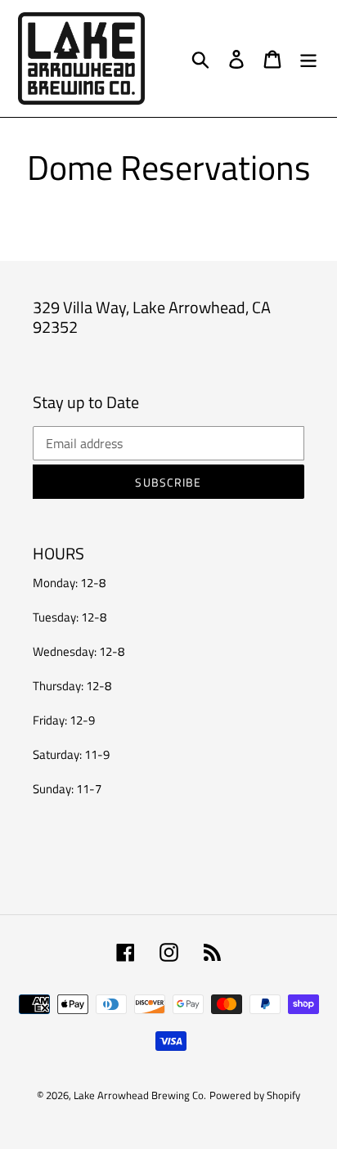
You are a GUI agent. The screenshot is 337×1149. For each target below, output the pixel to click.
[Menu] (308, 59)
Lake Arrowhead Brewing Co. (140, 1095)
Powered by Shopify (254, 1095)
